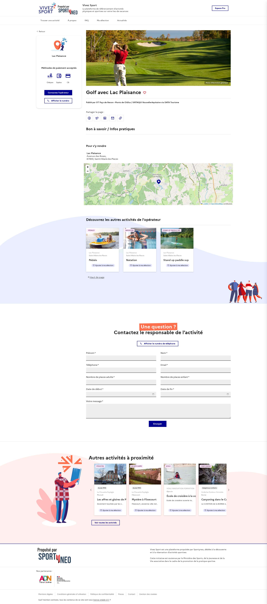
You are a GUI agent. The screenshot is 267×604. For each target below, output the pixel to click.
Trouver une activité (49, 20)
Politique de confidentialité (102, 594)
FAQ (87, 20)
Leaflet (205, 204)
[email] (112, 118)
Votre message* (94, 401)
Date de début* (94, 389)
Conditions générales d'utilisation (71, 594)
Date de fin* (167, 389)
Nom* (164, 353)
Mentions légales (45, 594)
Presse (121, 594)
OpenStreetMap (217, 204)
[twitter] (97, 118)
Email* (164, 365)
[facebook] (89, 118)
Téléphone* (92, 365)
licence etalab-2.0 (101, 600)
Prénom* (91, 353)
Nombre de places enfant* (175, 377)
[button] (158, 181)
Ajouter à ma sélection (104, 265)
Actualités (122, 20)
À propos (72, 20)
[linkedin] (105, 118)
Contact (131, 594)
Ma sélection (103, 20)
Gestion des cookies (148, 594)
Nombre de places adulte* (100, 377)
